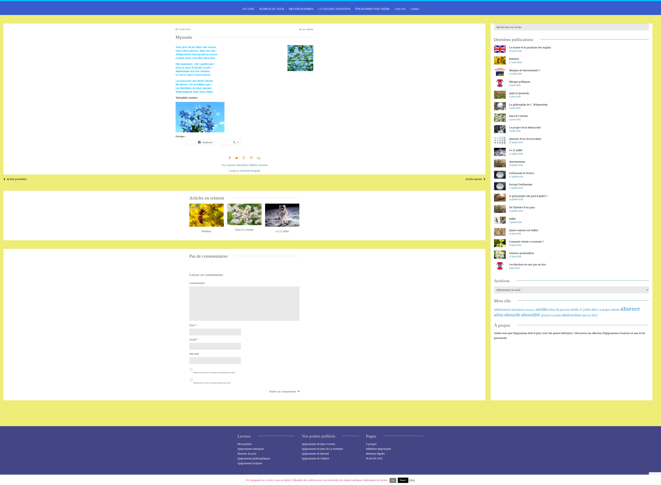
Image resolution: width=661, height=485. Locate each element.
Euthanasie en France (521, 173)
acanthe (556, 315)
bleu (239, 165)
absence (630, 308)
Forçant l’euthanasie (520, 184)
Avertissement (517, 161)
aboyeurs (530, 309)
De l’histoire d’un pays (522, 207)
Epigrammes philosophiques (254, 458)
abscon (586, 315)
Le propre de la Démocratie (525, 127)
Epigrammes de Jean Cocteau (318, 444)
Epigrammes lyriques (250, 463)
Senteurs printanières (521, 253)
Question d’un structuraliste (525, 138)
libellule (253, 165)
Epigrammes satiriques (251, 448)
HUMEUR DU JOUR (271, 8)
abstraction (571, 315)
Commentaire (197, 283)
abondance (518, 310)
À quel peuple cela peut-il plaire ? (528, 196)
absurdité (530, 315)
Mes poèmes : (245, 444)
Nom (193, 325)
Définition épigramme (378, 448)
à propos (605, 310)
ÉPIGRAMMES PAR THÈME (372, 8)
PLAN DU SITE (374, 458)
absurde (512, 315)
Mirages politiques (519, 81)
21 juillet (585, 310)
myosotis (263, 165)
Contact (415, 8)
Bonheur (514, 58)
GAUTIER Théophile (250, 170)
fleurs (245, 165)
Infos (412, 480)
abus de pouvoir (559, 310)
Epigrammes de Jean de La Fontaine (322, 448)
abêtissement (502, 310)
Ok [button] (393, 480)
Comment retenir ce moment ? (526, 241)
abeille (574, 310)
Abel (594, 310)
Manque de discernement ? (524, 70)
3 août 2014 (184, 29)
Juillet (512, 218)
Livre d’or (400, 8)
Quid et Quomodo (519, 93)
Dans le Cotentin (518, 116)
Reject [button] (403, 480)
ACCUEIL (248, 8)
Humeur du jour (247, 453)
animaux (231, 165)
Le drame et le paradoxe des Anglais (530, 47)
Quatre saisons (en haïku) (523, 230)
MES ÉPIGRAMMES (301, 8)
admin (309, 29)
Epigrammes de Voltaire (315, 458)
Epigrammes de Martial (315, 453)
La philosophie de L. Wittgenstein (528, 104)
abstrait (545, 315)
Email (193, 339)
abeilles (542, 309)
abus (498, 315)
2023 (594, 315)
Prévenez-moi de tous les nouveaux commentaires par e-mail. (214, 372)
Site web (194, 353)
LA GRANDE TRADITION (334, 8)
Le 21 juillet (515, 150)
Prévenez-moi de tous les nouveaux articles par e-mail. (212, 383)
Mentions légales (375, 453)
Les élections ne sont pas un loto (527, 264)
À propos (371, 444)
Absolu (615, 310)
